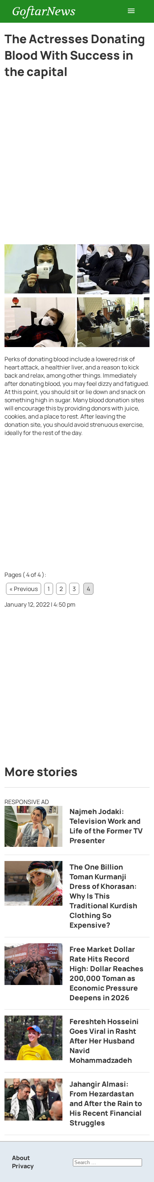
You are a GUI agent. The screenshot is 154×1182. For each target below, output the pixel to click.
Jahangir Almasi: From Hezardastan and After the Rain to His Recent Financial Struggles (106, 1103)
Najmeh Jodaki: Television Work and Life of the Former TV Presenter (106, 826)
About (21, 1158)
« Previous (23, 589)
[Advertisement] (77, 164)
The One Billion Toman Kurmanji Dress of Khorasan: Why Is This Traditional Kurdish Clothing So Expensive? (103, 896)
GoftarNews (44, 11)
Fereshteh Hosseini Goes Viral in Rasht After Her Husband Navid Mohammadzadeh (104, 1041)
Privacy (23, 1166)
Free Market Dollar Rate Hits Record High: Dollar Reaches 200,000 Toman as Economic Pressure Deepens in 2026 (107, 973)
